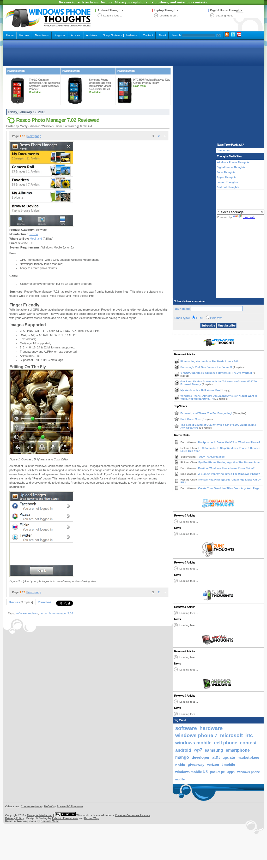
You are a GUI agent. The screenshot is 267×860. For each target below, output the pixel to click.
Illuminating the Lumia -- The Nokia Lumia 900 (209, 361)
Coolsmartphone (31, 806)
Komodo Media (50, 821)
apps (231, 772)
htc (249, 735)
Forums (24, 35)
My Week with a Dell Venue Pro (200, 390)
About (162, 35)
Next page (34, 136)
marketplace (248, 757)
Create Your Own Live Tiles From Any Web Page (228, 488)
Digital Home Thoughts (226, 10)
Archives (91, 35)
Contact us (223, 150)
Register (59, 35)
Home (10, 35)
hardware (211, 728)
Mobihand (36, 238)
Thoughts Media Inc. (39, 815)
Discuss (14, 602)
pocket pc (217, 772)
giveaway (196, 765)
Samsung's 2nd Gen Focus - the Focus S (206, 367)
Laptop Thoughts (166, 10)
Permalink (44, 602)
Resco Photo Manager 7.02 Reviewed (57, 120)
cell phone (225, 742)
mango (182, 757)
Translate (249, 217)
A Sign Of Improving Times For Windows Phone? (229, 473)
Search (176, 35)
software (21, 613)
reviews (33, 613)
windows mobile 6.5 (191, 772)
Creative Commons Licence (132, 815)
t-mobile (228, 765)
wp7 (198, 750)
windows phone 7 (196, 735)
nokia (180, 765)
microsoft (231, 735)
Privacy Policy (14, 818)
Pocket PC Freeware (70, 806)
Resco (33, 234)
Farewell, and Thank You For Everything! (206, 413)
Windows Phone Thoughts (233, 162)
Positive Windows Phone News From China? (226, 468)
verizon (213, 765)
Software (116, 35)
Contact (148, 35)
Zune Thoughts (226, 172)
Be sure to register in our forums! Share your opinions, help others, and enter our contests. (133, 2)
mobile (180, 779)
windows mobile (193, 742)
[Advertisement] (133, 52)
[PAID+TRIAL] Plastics (211, 456)
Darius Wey (91, 818)
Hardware (131, 35)
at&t (216, 757)
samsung (214, 750)
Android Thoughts (110, 10)
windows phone (248, 772)
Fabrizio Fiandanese (65, 818)
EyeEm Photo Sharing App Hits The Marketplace (229, 462)
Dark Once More (191, 419)
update (228, 757)
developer (201, 757)
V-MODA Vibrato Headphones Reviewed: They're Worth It (216, 372)
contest (248, 742)
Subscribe (208, 325)
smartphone (238, 750)
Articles (75, 35)
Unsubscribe (226, 325)
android (183, 750)
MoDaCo (49, 806)
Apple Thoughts (226, 177)
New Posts (42, 35)
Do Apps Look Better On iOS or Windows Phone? (229, 442)
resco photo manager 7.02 (56, 613)
